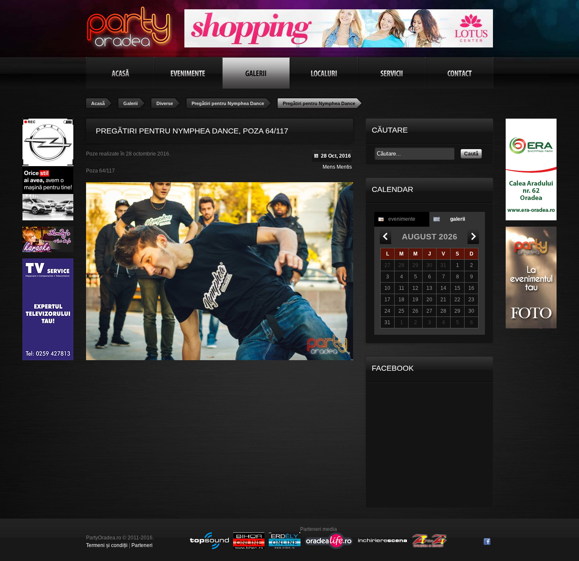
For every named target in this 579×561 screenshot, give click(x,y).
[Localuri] (323, 73)
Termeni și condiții (107, 545)
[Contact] (459, 73)
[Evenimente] (188, 73)
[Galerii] (256, 73)
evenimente (401, 219)
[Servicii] (391, 73)
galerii (457, 219)
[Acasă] (120, 73)
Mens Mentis (337, 167)
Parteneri (142, 545)
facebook (487, 541)
